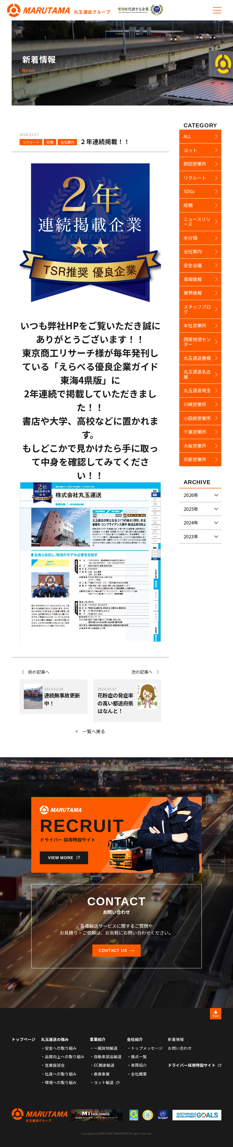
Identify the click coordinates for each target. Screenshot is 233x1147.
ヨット (190, 150)
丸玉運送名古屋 (197, 374)
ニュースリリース (197, 221)
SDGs (189, 191)
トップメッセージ (147, 1048)
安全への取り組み (61, 1048)
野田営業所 (195, 163)
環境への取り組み (61, 1082)
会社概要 (139, 1074)
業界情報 (193, 292)
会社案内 (67, 142)
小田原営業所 (197, 418)
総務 (50, 142)
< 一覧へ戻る (90, 731)
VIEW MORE (61, 857)
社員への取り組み (61, 1074)
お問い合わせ (180, 1048)
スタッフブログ (197, 309)
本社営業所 (195, 325)
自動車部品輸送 (108, 1056)
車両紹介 (139, 1065)
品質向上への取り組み (65, 1056)
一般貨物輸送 (106, 1048)
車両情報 (193, 279)
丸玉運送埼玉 (197, 390)
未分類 (190, 237)
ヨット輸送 (104, 1082)
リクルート (30, 142)
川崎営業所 (195, 404)
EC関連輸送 (104, 1065)
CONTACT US (113, 950)
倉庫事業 (102, 1074)
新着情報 (176, 1039)
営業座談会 (55, 1065)
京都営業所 (195, 459)
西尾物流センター (197, 342)
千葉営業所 (195, 431)
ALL (187, 136)
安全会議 (193, 265)
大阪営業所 (195, 445)
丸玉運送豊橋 (197, 358)
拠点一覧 (139, 1056)
